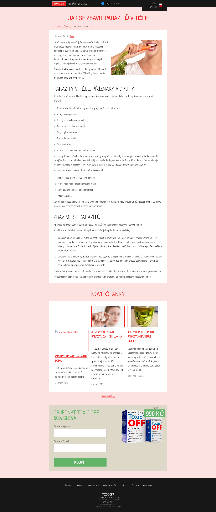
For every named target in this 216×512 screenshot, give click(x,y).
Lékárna (68, 485)
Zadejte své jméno (62, 426)
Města (125, 485)
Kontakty (147, 485)
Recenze (80, 485)
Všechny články (108, 396)
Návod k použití (110, 485)
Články (135, 485)
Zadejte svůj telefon (62, 441)
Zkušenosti (93, 485)
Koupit (80, 462)
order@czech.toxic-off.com (108, 497)
